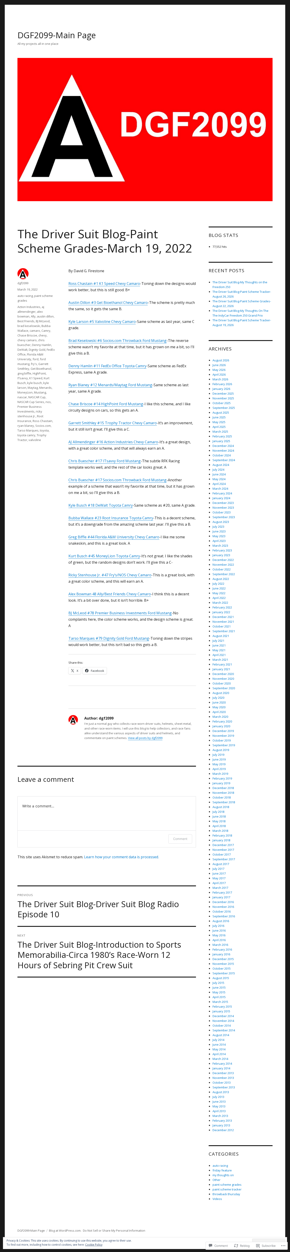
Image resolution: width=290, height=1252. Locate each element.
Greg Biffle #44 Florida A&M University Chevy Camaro (113, 536)
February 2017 (222, 892)
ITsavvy (22, 378)
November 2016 (223, 907)
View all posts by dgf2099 (145, 738)
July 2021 (218, 641)
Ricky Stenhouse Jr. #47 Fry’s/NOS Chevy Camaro (109, 574)
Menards (45, 388)
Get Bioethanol (41, 369)
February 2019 (222, 778)
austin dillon (45, 316)
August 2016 (221, 921)
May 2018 (219, 821)
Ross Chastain (42, 421)
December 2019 (223, 731)
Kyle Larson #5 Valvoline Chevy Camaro (102, 321)
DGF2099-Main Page (56, 35)
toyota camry (26, 435)
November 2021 (223, 622)
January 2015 (221, 1011)
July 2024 (218, 469)
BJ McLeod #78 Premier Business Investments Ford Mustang (120, 612)
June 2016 (219, 930)
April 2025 (219, 427)
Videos (217, 1199)
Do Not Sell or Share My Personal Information (114, 1230)
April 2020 (219, 712)
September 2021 (224, 631)
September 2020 (224, 688)
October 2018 (222, 797)
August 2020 (221, 693)
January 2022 (221, 612)
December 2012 (223, 1130)
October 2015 (222, 968)
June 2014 (219, 1044)
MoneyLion (25, 392)
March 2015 (220, 1002)
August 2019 (221, 750)
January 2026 (221, 389)
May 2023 (219, 536)
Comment (180, 839)
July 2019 (218, 755)
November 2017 (223, 850)
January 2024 (221, 498)
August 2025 (221, 412)
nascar (22, 397)
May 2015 (219, 992)
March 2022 (220, 603)
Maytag (33, 388)
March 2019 (220, 774)
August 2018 (221, 807)
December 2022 (223, 560)
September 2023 (224, 517)
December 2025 (223, 393)
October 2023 (222, 512)
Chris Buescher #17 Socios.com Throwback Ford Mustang (117, 479)
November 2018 (223, 793)
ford (36, 359)
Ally (33, 316)
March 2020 (220, 717)
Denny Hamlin (41, 345)
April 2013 (219, 1111)
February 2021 (222, 664)
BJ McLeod (43, 321)
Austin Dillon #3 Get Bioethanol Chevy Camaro (108, 302)
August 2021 (221, 636)
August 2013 (221, 1092)
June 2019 (219, 759)
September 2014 (224, 1030)
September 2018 (224, 802)
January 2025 (221, 441)
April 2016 (219, 940)
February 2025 (222, 436)
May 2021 (219, 650)
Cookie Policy (93, 1245)
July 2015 (218, 983)
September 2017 (224, 859)
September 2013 (224, 1087)
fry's (34, 364)
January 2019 (221, 783)
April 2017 (219, 883)
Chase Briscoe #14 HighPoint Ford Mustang (105, 403)
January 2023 (221, 555)
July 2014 (218, 1040)
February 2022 (222, 607)
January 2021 (221, 669)
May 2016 (219, 935)
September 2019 (224, 745)
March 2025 (220, 431)
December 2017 (223, 845)
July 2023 (218, 527)
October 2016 (222, 911)
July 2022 (218, 584)
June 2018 (219, 816)
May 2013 (219, 1106)
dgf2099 (22, 283)
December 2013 (223, 1073)
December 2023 (223, 503)
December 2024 (223, 446)
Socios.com (43, 426)
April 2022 (219, 598)
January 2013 (221, 1125)
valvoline (35, 440)
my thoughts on (223, 1175)
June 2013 (219, 1101)
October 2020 (222, 683)
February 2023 (222, 550)
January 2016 (221, 954)
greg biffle (24, 373)
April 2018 (219, 826)
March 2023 (220, 546)
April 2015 (219, 997)
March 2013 (220, 1116)
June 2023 (219, 531)
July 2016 (218, 926)
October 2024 (222, 455)
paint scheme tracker (227, 1189)
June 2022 (219, 588)
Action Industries (28, 307)
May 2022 (219, 593)
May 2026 (219, 370)
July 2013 (218, 1097)
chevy (43, 335)
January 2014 (221, 1068)
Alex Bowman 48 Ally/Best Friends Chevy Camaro (109, 593)
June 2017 (219, 873)
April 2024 (219, 484)
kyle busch (34, 383)
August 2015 (221, 978)
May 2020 (219, 707)
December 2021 (223, 617)
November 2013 (223, 1078)
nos (48, 402)
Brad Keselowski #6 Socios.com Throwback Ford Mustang (117, 340)
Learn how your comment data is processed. (121, 856)
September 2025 (224, 408)
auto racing (25, 296)
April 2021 (219, 655)
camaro (35, 331)
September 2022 (224, 574)
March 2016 (220, 945)
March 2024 (220, 488)
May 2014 (219, 1049)
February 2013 (222, 1120)
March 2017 (220, 888)
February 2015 (222, 1006)
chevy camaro (27, 340)
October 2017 (222, 854)
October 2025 (222, 403)
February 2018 (222, 835)
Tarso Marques (28, 430)
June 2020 (219, 702)
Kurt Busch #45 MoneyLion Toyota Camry (104, 555)
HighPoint (39, 373)
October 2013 (222, 1082)
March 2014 (220, 1059)
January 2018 (221, 840)
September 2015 (224, 973)
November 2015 (223, 964)
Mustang (40, 392)
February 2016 (222, 949)
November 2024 (223, 450)
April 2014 (219, 1054)
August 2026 (221, 360)
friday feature (222, 1170)
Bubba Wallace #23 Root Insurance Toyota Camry (110, 517)
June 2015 (219, 987)
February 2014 (222, 1063)
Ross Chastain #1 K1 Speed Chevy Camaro (104, 283)
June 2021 (219, 645)
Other (216, 1180)
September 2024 (224, 460)
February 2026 (222, 384)
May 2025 (219, 422)
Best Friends (25, 321)
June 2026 (219, 365)
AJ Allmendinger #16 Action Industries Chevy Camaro (113, 441)
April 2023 (219, 541)
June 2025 (219, 417)
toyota (44, 430)
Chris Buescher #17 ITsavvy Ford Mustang (104, 460)
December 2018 (223, 788)
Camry (45, 331)
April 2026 (219, 374)
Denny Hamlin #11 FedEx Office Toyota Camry (107, 365)
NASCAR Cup (37, 397)
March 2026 (220, 379)
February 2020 (222, 721)
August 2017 (221, 864)
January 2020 (221, 726)
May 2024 (219, 479)
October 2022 (222, 569)
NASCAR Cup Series (30, 402)
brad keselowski (28, 326)
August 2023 (221, 522)
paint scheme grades (227, 1185)
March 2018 (220, 831)
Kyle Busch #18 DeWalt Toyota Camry (100, 505)
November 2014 (223, 1021)
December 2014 (223, 1016)
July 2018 (218, 812)
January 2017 (221, 897)
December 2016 (223, 902)
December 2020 (223, 674)
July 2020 (218, 698)
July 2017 (218, 869)
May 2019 (219, 764)
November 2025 (223, 398)
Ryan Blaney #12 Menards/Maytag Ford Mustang (110, 384)
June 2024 (219, 474)
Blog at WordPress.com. (65, 1230)
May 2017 (219, 878)
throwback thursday (226, 1194)
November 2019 (223, 736)
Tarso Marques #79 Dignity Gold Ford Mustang (108, 638)
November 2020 (223, 679)
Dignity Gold (37, 350)
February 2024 (222, 493)
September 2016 (224, 916)
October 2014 (222, 1025)
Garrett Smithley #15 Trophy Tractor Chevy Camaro (112, 422)
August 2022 (221, 579)
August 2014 (221, 1035)
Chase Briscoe (27, 335)
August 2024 (221, 465)
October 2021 (222, 626)
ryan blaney (25, 426)
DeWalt (22, 350)
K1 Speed (35, 378)
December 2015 (223, 959)
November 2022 (223, 565)
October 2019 (222, 740)
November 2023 (223, 508)
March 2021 (220, 660)
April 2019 (219, 769)
